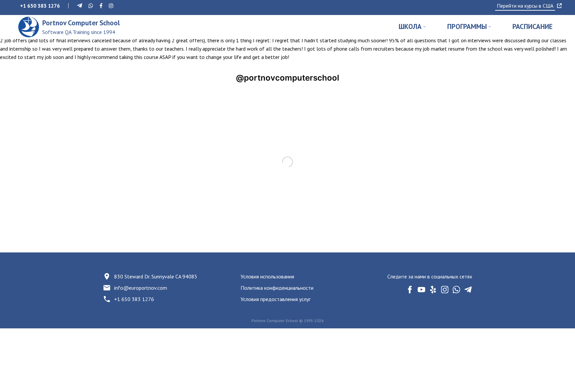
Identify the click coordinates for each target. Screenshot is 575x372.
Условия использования (267, 276)
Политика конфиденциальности (277, 287)
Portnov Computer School (81, 27)
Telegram (468, 289)
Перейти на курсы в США (525, 5)
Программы (467, 26)
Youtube (421, 289)
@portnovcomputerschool (287, 78)
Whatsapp (456, 289)
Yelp (433, 289)
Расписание (532, 26)
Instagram (445, 289)
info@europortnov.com (140, 287)
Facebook (410, 289)
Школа (410, 26)
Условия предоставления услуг (275, 299)
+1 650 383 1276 (134, 299)
